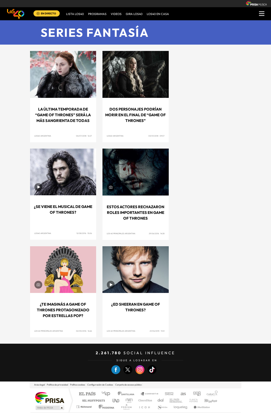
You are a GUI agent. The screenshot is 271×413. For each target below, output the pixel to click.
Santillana (127, 394)
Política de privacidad (57, 384)
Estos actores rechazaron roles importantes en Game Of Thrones (135, 212)
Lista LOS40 (75, 14)
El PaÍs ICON (144, 406)
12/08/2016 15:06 (84, 233)
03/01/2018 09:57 (156, 136)
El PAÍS (87, 394)
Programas (97, 14)
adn (195, 394)
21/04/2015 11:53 (157, 331)
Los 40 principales (107, 394)
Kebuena (207, 400)
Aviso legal (39, 384)
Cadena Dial (160, 400)
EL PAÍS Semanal (176, 400)
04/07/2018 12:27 (84, 136)
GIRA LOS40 (134, 14)
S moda (162, 406)
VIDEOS (116, 14)
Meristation (201, 406)
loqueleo (180, 406)
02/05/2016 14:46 (84, 331)
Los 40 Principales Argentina (121, 233)
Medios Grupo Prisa (49, 407)
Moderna (105, 406)
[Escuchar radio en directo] (38, 14)
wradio (128, 400)
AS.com (181, 394)
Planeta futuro (192, 400)
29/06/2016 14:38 (157, 233)
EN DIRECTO (48, 13)
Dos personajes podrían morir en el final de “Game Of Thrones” (135, 115)
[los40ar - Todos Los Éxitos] (15, 13)
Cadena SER (168, 394)
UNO (116, 400)
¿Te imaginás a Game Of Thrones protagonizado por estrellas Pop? (63, 310)
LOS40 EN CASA (158, 14)
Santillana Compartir (149, 394)
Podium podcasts (126, 406)
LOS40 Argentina (42, 136)
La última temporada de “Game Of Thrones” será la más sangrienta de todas (63, 115)
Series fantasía (95, 32)
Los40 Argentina (42, 233)
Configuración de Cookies (100, 384)
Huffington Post (92, 400)
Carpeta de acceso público (128, 384)
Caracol (210, 394)
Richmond (84, 406)
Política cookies (77, 384)
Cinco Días (144, 400)
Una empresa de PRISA (49, 397)
